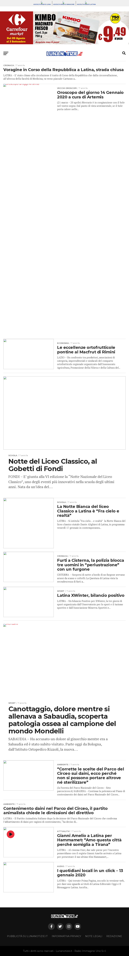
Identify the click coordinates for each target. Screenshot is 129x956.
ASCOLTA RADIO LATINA (86, 4)
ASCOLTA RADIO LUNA (42, 4)
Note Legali (93, 936)
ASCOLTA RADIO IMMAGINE (63, 4)
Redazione (114, 936)
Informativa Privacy (66, 936)
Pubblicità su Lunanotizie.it (27, 936)
